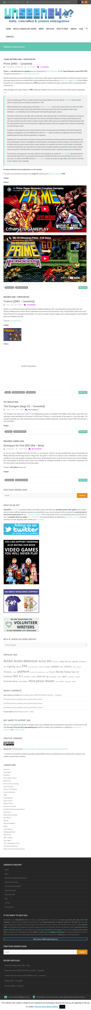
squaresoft (71, 677)
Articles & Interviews (11, 882)
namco (79, 667)
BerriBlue (7, 775)
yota (7, 305)
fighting (18, 667)
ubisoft (61, 681)
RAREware (8, 676)
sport (64, 676)
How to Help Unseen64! (12, 886)
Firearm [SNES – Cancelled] (19, 301)
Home (8, 29)
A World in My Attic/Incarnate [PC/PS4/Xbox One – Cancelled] (25, 976)
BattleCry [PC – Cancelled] (13, 981)
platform (23, 671)
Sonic (59, 677)
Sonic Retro (7, 840)
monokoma (10, 449)
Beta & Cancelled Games (24, 29)
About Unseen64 (10, 890)
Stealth (77, 677)
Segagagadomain (9, 832)
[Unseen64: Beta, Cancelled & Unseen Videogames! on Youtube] (82, 2)
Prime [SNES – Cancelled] (18, 63)
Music (74, 667)
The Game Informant (11, 846)
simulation (53, 677)
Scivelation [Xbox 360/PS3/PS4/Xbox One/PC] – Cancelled (41, 695)
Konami (47, 667)
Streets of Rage (65, 154)
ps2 (47, 672)
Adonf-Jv (6, 770)
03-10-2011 (18, 305)
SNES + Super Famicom (26, 59)
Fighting (8, 431)
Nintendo (13, 59)
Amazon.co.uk (18, 730)
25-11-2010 (19, 410)
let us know (40, 520)
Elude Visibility (8, 787)
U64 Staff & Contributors (14, 67)
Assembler (7, 772)
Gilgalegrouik (8, 798)
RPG (15, 676)
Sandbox (27, 676)
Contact (10, 36)
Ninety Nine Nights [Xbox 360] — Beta (17, 965)
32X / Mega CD (9, 402)
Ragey (6, 826)
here (5, 92)
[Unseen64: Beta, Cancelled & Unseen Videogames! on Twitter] (79, 2)
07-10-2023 (31, 67)
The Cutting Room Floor (12, 843)
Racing (59, 671)
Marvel (74, 80)
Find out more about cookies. (46, 1006)
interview (41, 667)
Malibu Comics (65, 80)
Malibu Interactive (52, 71)
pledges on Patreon (57, 932)
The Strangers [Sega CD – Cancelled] (24, 406)
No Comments (33, 410)
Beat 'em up (9, 287)
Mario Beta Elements (10, 815)
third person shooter (42, 681)
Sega (16, 402)
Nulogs (6, 821)
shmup (33, 677)
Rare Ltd (75, 672)
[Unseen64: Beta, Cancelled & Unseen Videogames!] (39, 15)
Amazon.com (76, 727)
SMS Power (7, 835)
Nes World (7, 818)
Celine (8, 410)
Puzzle (52, 672)
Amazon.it (7, 730)
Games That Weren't (10, 789)
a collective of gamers (33, 515)
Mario (61, 667)
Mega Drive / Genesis (12, 441)
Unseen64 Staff (10, 895)
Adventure (56, 661)
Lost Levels (7, 812)
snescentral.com (15, 321)
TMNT (47, 133)
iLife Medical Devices (10, 699)
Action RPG (45, 661)
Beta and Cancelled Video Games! (31, 699)
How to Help (62, 29)
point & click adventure (37, 672)
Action (8, 392)
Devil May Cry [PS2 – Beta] (25, 712)
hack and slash (33, 667)
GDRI (5, 795)
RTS (21, 676)
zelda (74, 681)
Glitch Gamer (8, 801)
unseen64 (68, 681)
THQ (56, 681)
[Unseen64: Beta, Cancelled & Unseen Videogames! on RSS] (86, 2)
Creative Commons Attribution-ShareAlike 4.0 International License (46, 749)
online (14, 672)
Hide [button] (62, 1007)
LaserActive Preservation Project (14, 809)
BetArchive (7, 781)
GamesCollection (9, 792)
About (74, 29)
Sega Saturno (8, 829)
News (41, 29)
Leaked (6, 59)
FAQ (81, 29)
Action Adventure (26, 661)
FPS (24, 666)
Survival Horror (11, 681)
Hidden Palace (8, 803)
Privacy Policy (9, 907)
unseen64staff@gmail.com (15, 2)
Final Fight (67, 100)
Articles (50, 29)
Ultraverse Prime (54, 174)
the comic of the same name (29, 74)
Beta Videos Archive (10, 778)
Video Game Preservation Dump (14, 849)
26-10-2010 (23, 449)
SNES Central (8, 838)
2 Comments (44, 67)
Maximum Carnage (46, 107)
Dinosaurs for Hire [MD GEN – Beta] (24, 445)
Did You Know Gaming (11, 784)
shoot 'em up (31, 392)
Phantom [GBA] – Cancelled (14, 986)
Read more (82, 287)
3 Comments (31, 305)
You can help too (33, 517)
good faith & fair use (72, 517)
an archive (15, 510)
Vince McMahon (40, 159)
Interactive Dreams (10, 806)
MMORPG (68, 666)
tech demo (23, 681)
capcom (75, 661)
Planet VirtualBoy (9, 823)
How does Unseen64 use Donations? (50, 930)
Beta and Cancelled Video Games (16, 878)
